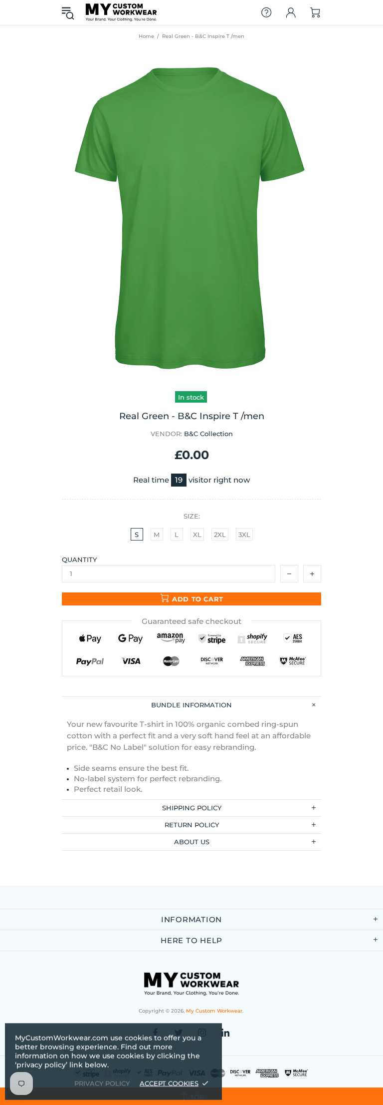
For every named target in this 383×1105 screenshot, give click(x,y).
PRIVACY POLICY (102, 1083)
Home (146, 36)
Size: (192, 516)
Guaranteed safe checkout (191, 621)
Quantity (79, 559)
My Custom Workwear (121, 12)
